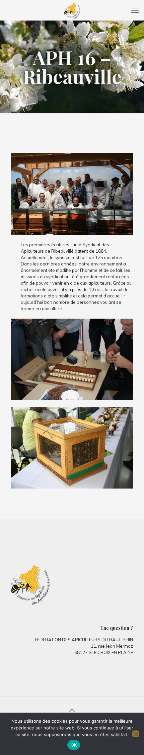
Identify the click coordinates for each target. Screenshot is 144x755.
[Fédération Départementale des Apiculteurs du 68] (72, 10)
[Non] (135, 733)
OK (74, 745)
